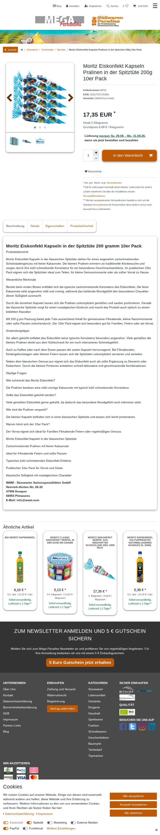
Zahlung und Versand (61, 689)
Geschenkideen (98, 737)
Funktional (36, 828)
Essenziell (16, 822)
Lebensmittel (96, 695)
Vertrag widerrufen (62, 708)
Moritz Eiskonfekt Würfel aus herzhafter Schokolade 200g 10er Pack (100, 542)
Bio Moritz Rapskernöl (20, 537)
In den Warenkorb (128, 155)
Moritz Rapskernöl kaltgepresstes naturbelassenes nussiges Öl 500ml (140, 541)
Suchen (114, 6)
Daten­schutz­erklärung (20, 813)
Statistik (38, 822)
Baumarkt (94, 743)
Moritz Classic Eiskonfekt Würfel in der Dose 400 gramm (60, 540)
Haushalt (94, 713)
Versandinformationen (94, 196)
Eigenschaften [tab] (54, 226)
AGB (6, 713)
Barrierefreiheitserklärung (20, 707)
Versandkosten (114, 183)
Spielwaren (95, 719)
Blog (58, 6)
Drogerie (94, 707)
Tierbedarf (95, 749)
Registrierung (56, 701)
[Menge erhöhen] (96, 153)
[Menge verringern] (96, 158)
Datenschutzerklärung (17, 701)
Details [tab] (34, 226)
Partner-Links (12, 725)
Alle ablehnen (133, 813)
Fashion (93, 725)
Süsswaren (32, 49)
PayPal (14, 828)
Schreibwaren (97, 731)
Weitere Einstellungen (61, 828)
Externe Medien (87, 822)
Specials (61, 49)
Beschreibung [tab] (15, 226)
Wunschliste (94, 171)
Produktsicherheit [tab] (81, 226)
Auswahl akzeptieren (133, 804)
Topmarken (95, 755)
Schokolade (47, 49)
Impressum (10, 719)
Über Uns (9, 689)
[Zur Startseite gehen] (22, 49)
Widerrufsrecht (56, 695)
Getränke (94, 701)
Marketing (60, 822)
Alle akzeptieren (133, 796)
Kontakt (8, 695)
